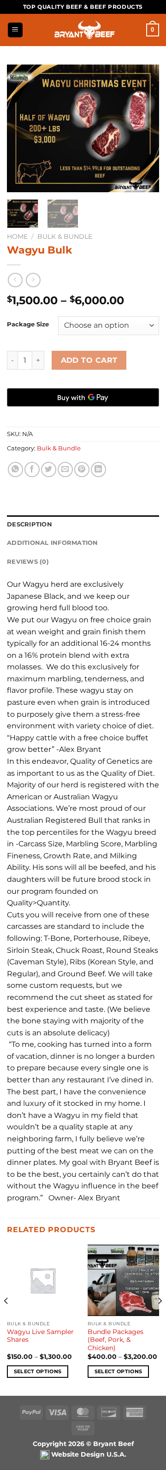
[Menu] (15, 30)
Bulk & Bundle (64, 236)
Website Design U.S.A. (87, 1454)
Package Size (28, 324)
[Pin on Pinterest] (81, 469)
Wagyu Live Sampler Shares (40, 1336)
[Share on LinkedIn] (98, 469)
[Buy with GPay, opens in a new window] (83, 397)
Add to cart (89, 360)
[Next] (144, 128)
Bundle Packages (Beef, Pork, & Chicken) (115, 1340)
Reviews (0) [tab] (28, 561)
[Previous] (21, 128)
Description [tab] (29, 524)
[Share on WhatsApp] (15, 469)
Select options (38, 1371)
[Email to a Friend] (65, 469)
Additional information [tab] (52, 542)
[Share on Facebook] (32, 469)
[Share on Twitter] (48, 469)
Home (17, 236)
